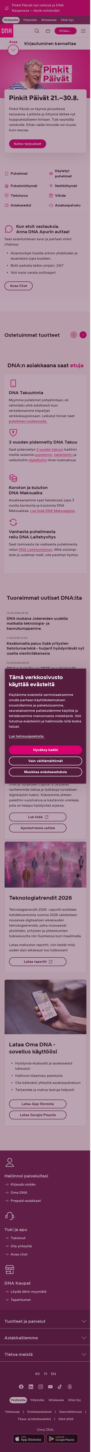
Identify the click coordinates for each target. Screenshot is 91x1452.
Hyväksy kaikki (45, 750)
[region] (45, 726)
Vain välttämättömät (45, 761)
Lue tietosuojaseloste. (26, 736)
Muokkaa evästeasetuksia (45, 772)
